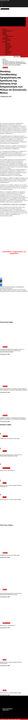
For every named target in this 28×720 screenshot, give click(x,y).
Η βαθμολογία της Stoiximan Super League (10, 438)
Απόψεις (7, 44)
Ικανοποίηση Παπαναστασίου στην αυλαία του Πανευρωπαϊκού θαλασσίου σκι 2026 (11, 455)
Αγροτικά (7, 43)
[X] (14, 281)
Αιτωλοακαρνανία (7, 30)
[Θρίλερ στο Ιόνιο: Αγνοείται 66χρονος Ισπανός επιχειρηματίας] (5, 479)
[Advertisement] (14, 306)
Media (6, 50)
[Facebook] (14, 279)
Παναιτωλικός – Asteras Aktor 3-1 (7, 470)
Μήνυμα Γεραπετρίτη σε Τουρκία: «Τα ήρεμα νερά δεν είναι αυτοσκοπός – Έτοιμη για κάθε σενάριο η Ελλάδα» (13, 389)
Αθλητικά (7, 40)
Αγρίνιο (5, 29)
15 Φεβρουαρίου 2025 (6, 96)
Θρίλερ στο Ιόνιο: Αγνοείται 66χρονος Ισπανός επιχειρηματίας (11, 486)
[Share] (14, 285)
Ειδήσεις (5, 41)
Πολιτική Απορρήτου (8, 708)
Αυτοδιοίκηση (9, 36)
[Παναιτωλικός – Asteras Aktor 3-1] (5, 462)
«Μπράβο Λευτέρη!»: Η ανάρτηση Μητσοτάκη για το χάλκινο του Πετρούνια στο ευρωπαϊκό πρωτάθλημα (13, 418)
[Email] (14, 283)
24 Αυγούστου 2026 (5, 557)
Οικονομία (5, 37)
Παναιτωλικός (6, 39)
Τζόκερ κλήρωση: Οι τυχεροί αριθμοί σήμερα (10, 499)
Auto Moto (8, 52)
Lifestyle (7, 48)
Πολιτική (5, 35)
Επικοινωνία (6, 710)
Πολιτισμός (8, 46)
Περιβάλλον (8, 47)
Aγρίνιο (5, 451)
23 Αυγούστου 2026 (5, 354)
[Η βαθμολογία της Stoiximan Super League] (5, 432)
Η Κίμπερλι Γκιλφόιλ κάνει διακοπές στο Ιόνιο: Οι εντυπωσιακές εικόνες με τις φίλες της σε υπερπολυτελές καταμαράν (12, 350)
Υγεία (6, 54)
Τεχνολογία (8, 51)
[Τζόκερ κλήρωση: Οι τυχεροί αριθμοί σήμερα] (5, 493)
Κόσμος (5, 33)
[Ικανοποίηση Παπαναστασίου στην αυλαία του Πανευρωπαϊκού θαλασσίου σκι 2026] (5, 447)
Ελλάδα (4, 32)
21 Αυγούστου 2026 (5, 421)
